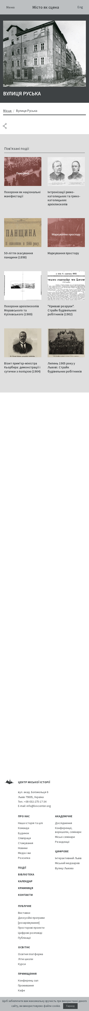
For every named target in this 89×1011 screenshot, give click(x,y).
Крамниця (25, 888)
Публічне (24, 906)
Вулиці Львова (64, 868)
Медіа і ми (24, 853)
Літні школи (25, 959)
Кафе (21, 990)
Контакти (25, 895)
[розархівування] (29, 923)
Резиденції (62, 842)
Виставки (24, 913)
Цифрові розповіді (30, 933)
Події (22, 867)
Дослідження (63, 823)
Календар (25, 881)
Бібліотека (26, 874)
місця (7, 111)
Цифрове (62, 851)
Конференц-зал (28, 980)
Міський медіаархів (67, 863)
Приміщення (27, 974)
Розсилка (24, 858)
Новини (23, 848)
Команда (23, 828)
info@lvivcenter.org (38, 806)
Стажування (25, 843)
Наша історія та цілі (30, 823)
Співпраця (24, 838)
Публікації (24, 938)
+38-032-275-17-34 (35, 801)
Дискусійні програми (31, 918)
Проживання (26, 985)
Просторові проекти (31, 927)
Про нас (24, 816)
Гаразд (70, 1006)
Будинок (23, 833)
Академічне (63, 816)
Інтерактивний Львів (68, 858)
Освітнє (24, 947)
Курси (22, 964)
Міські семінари (65, 837)
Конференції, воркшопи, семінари (68, 830)
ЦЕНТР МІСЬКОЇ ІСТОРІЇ (34, 782)
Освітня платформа (30, 954)
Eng (80, 7)
